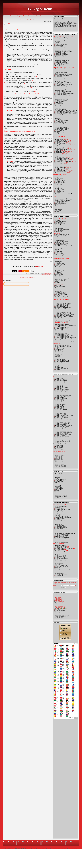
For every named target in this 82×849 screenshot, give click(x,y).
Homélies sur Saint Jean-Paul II (62, 433)
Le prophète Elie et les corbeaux (62, 63)
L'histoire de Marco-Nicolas (61, 520)
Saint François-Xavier (60, 290)
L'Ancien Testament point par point (62, 198)
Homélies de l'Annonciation (61, 398)
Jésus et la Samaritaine (60, 105)
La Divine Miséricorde (60, 184)
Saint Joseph (58, 285)
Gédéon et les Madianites (60, 56)
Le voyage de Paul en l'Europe (62, 128)
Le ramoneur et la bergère (61, 574)
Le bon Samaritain (59, 160)
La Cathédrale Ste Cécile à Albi (62, 360)
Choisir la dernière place (60, 166)
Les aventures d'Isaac (60, 49)
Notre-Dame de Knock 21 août (61, 308)
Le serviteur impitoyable (60, 147)
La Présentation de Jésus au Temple (63, 82)
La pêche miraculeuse (60, 117)
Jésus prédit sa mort (59, 104)
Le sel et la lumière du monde (61, 138)
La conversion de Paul (60, 123)
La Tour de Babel (59, 46)
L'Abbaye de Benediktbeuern (61, 362)
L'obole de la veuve (59, 157)
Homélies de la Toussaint (60, 428)
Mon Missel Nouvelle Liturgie (61, 239)
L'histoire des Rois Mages (60, 81)
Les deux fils (58, 150)
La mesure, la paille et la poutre (62, 158)
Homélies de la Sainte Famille (61, 390)
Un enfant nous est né (60, 79)
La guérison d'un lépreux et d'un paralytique (64, 93)
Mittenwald (57, 369)
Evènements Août (59, 602)
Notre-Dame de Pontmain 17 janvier (63, 303)
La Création (57, 41)
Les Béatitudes (58, 102)
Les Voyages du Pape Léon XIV (62, 234)
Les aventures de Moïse (60, 53)
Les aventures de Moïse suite (61, 54)
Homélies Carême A (59, 399)
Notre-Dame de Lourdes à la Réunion (63, 318)
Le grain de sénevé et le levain (62, 144)
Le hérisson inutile (59, 511)
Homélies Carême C (59, 402)
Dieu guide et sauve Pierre (61, 126)
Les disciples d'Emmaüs (60, 116)
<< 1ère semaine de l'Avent (24, 19)
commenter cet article (46, 274)
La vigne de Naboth (59, 64)
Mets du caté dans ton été (60, 203)
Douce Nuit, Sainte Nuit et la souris (62, 509)
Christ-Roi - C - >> (34, 19)
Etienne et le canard (59, 571)
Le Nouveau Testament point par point (63, 199)
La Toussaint (58, 192)
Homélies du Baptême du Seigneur (63, 396)
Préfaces (57, 442)
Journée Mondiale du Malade (61, 333)
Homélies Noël (58, 388)
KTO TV (57, 250)
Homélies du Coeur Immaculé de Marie (63, 419)
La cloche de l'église (59, 510)
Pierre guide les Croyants (60, 125)
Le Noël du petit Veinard (60, 523)
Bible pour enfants (21, 16)
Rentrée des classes (59, 473)
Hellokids (30, 16)
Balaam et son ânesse (60, 52)
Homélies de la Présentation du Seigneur (64, 394)
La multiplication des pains (61, 100)
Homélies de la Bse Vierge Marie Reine (63, 425)
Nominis (57, 452)
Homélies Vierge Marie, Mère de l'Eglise (64, 415)
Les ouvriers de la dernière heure (62, 149)
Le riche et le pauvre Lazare (61, 170)
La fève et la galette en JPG (61, 538)
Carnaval (57, 347)
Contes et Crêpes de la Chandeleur (63, 346)
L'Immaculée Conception (60, 292)
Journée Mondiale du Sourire (61, 330)
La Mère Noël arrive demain (61, 527)
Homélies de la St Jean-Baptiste (62, 421)
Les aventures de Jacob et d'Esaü (62, 50)
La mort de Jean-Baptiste (60, 98)
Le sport (57, 478)
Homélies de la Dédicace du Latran (63, 431)
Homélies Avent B (59, 385)
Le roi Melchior (58, 539)
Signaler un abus (41, 848)
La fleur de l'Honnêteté (60, 562)
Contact (56, 28)
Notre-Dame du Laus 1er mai (61, 305)
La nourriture (58, 70)
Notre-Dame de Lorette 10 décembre (63, 315)
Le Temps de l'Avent (59, 175)
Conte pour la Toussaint (60, 560)
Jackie (13, 848)
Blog (55, 18)
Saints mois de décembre (60, 466)
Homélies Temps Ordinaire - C (61, 382)
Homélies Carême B (59, 400)
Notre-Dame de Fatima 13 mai (61, 306)
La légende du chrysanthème (61, 558)
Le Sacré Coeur (58, 190)
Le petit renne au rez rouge (61, 506)
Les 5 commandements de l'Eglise (62, 278)
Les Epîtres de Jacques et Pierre (62, 134)
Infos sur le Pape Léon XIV (61, 235)
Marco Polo (57, 567)
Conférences (58, 448)
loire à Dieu (58, 272)
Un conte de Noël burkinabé (61, 532)
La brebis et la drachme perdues (62, 168)
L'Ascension (58, 118)
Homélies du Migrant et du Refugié (62, 440)
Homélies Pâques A (59, 406)
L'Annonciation (58, 76)
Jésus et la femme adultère (61, 107)
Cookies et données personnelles (58, 848)
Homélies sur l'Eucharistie (61, 379)
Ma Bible (57, 238)
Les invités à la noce (59, 152)
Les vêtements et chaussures (61, 71)
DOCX (37, 266)
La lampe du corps (59, 139)
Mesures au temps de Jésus (61, 72)
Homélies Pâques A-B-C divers (62, 409)
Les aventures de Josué (60, 55)
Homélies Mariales (59, 445)
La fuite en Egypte (59, 83)
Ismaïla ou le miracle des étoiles (62, 534)
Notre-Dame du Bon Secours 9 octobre (63, 312)
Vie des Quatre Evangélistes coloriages (63, 74)
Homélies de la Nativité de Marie (62, 426)
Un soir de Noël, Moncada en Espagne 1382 (65, 533)
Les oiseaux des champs (60, 140)
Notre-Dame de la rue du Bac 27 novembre (64, 314)
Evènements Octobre (59, 605)
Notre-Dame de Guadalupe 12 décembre (64, 316)
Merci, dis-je (58, 507)
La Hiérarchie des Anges (60, 40)
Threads (12, 16)
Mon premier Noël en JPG (61, 536)
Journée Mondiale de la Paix (61, 328)
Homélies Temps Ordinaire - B (61, 381)
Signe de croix (58, 261)
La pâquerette (58, 559)
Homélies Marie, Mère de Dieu (62, 391)
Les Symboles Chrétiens (60, 221)
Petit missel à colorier (60, 242)
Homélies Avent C (59, 386)
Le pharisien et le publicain (61, 171)
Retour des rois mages (60, 541)
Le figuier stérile (58, 163)
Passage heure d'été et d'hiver (61, 616)
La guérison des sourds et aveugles (63, 95)
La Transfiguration (59, 103)
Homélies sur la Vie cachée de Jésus (63, 395)
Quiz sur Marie (58, 207)
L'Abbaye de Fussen (59, 365)
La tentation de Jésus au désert (62, 86)
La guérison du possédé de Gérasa (63, 91)
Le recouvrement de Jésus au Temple (63, 84)
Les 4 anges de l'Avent (60, 514)
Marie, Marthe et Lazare (60, 108)
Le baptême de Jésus (60, 85)
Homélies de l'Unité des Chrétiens (62, 441)
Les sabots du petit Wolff (60, 522)
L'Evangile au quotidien (60, 254)
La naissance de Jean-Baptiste (62, 75)
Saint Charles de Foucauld (61, 293)
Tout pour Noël (58, 177)
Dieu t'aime (57, 564)
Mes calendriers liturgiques (61, 244)
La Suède (57, 366)
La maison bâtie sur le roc (60, 159)
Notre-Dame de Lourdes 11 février (62, 304)
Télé (48, 16)
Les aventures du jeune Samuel (62, 60)
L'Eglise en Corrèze (59, 256)
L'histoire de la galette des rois (61, 542)
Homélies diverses (59, 378)
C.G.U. (48, 848)
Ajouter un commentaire (16, 284)
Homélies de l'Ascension (60, 413)
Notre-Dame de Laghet (60, 301)
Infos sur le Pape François (61, 248)
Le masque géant (59, 575)
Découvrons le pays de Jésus (61, 68)
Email (54, 585)
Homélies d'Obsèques (60, 439)
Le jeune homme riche (60, 148)
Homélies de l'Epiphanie (60, 393)
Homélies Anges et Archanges (61, 437)
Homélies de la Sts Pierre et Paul (62, 422)
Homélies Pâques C (59, 408)
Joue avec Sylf (58, 209)
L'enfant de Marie (59, 528)
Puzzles (57, 211)
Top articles (28, 848)
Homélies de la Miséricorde (61, 411)
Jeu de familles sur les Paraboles (62, 200)
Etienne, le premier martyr (60, 122)
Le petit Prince (58, 568)
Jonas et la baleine (59, 45)
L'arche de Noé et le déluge (61, 44)
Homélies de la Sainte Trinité (61, 416)
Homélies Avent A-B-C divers (61, 387)
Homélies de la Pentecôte (60, 414)
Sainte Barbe (58, 289)
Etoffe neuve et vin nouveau (61, 141)
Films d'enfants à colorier (60, 475)
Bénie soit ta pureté (59, 266)
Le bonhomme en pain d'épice (61, 516)
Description (57, 21)
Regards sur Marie (59, 447)
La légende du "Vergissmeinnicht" (62, 569)
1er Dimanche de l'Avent (14, 24)
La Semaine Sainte (59, 181)
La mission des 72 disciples (61, 89)
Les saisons (57, 477)
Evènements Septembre (60, 604)
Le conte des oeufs (59, 563)
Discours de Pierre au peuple (61, 120)
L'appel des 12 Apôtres (60, 88)
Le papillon (57, 554)
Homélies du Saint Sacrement (61, 417)
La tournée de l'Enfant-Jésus (61, 535)
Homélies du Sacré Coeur (61, 418)
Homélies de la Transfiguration (62, 423)
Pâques (57, 183)
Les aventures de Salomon (61, 62)
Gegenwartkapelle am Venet (61, 368)
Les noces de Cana (59, 90)
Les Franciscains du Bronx (61, 565)
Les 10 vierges (58, 153)
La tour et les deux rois (60, 167)
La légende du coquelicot (60, 556)
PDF (42, 266)
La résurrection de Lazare (60, 109)
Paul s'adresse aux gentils (61, 127)
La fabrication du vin (59, 480)
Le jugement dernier (59, 156)
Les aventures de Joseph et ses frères (63, 51)
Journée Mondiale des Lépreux (62, 324)
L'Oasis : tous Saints (59, 202)
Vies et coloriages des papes (61, 247)
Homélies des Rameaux (60, 404)
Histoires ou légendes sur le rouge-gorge (64, 548)
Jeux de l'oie (58, 208)
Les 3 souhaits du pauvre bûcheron (63, 517)
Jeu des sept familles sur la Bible (62, 201)
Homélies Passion (59, 405)
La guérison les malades (60, 92)
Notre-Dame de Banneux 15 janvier (63, 302)
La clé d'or (57, 519)
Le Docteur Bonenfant (60, 518)
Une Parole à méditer (60, 610)
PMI (56, 342)
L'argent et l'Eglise (59, 253)
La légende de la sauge (60, 513)
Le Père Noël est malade (60, 526)
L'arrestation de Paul (59, 130)
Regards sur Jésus (59, 446)
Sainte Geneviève (59, 291)
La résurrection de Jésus (60, 114)
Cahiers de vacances (59, 205)
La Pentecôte (58, 119)
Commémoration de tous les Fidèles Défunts (65, 193)
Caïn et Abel (58, 43)
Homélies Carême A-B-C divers (62, 403)
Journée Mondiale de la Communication (64, 335)
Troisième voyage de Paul (61, 129)
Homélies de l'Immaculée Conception (63, 434)
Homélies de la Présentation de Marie (63, 432)
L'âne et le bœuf (58, 524)
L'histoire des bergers (60, 80)
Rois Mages (57, 287)
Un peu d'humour (59, 617)
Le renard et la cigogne (60, 553)
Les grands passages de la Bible (62, 38)
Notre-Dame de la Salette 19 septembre (64, 311)
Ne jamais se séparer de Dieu (61, 566)
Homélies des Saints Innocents (62, 389)
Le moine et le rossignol (60, 555)
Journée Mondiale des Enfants (62, 327)
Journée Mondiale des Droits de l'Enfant (64, 332)
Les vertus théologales (60, 280)
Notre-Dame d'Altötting (60, 317)
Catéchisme (57, 220)
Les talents (57, 154)
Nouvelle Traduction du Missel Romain (63, 245)
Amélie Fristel (58, 572)
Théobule (57, 249)
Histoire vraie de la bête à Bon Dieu (63, 552)
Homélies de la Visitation (60, 412)
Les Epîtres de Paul (59, 132)
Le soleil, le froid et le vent (61, 547)
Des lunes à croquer (59, 549)
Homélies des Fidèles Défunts (61, 430)
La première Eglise (59, 121)
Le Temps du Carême (60, 180)
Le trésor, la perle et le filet (61, 146)
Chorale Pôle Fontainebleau (61, 241)
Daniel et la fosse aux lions (61, 65)
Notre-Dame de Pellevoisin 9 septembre (64, 310)
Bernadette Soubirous (60, 286)
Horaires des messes (59, 236)
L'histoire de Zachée (59, 101)
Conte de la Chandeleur (60, 550)
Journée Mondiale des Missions (62, 336)
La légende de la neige (60, 525)
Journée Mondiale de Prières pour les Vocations (65, 337)
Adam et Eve (58, 42)
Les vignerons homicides (60, 151)
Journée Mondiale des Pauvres (62, 334)
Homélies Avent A (48, 273)
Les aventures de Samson (61, 58)
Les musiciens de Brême (60, 545)
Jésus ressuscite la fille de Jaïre (62, 99)
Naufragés (57, 131)
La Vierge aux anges (59, 529)
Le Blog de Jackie (40, 9)
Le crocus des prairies (60, 557)
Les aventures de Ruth (60, 59)
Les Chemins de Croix (60, 182)
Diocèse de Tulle (40, 16)
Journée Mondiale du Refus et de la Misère (64, 329)
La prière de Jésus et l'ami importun (63, 161)
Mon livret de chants (59, 240)
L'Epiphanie (57, 179)
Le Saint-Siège (58, 251)
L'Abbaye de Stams (59, 363)
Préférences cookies (72, 848)
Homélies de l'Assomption (61, 424)
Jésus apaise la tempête (60, 96)
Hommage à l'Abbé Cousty (61, 449)
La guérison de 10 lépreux (61, 94)
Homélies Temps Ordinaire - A (61, 380)
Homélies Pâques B (59, 407)
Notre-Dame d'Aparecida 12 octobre (63, 313)
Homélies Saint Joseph (60, 397)
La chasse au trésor (59, 573)
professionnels (62, 615)
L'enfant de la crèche (59, 508)
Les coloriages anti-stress (60, 479)
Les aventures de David (60, 61)
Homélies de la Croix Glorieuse (62, 427)
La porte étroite (58, 165)
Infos (6, 16)
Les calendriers (58, 476)
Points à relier (58, 210)
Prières (56, 281)
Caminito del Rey (59, 367)
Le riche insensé (58, 162)
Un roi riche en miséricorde (61, 546)
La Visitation (58, 77)
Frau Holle (57, 515)
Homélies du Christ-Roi (60, 435)
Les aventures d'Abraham (60, 47)
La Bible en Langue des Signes (62, 37)
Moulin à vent (58, 204)
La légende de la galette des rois (62, 537)
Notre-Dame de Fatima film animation (63, 307)
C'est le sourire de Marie (60, 531)
